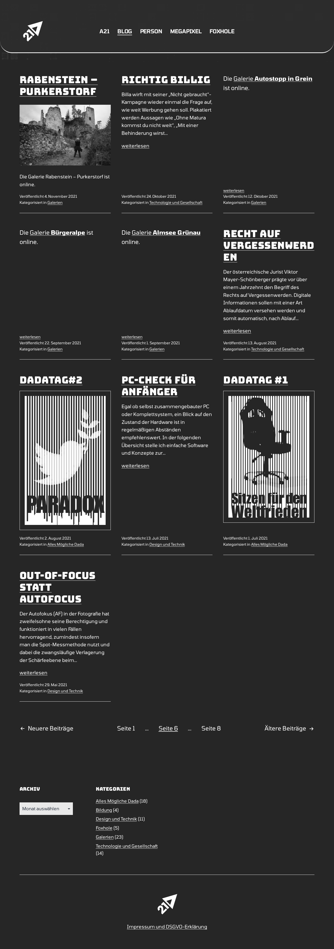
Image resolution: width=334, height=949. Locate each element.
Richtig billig (166, 79)
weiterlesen (135, 146)
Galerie (273, 78)
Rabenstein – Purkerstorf (59, 85)
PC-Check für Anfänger (159, 385)
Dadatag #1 (255, 379)
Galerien (55, 202)
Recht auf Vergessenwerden (268, 245)
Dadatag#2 (51, 379)
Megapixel (186, 31)
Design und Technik (167, 544)
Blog (124, 31)
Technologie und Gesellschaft (175, 202)
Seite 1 (126, 728)
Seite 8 (211, 728)
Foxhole (222, 31)
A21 (104, 31)
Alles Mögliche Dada (65, 544)
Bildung (104, 810)
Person (151, 31)
